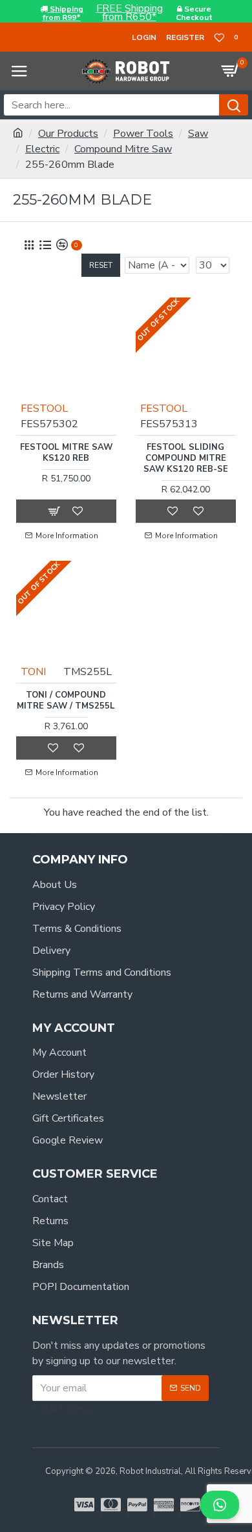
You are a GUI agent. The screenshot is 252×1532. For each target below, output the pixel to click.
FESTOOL (44, 408)
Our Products (68, 133)
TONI (33, 672)
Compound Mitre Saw (123, 149)
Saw (198, 133)
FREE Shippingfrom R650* (129, 13)
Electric (42, 149)
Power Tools (143, 133)
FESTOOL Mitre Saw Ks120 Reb (66, 453)
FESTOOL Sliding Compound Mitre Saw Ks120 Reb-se (185, 458)
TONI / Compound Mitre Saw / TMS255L (66, 701)
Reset (100, 265)
